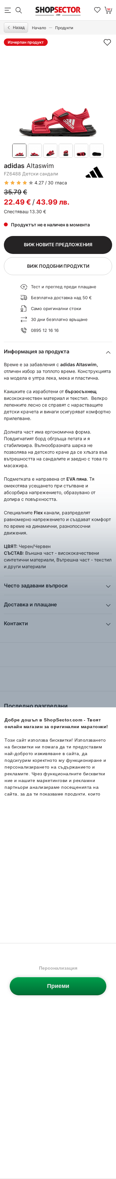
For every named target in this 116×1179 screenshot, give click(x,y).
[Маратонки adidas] (94, 171)
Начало (39, 27)
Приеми (58, 986)
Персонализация (58, 968)
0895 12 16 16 (45, 330)
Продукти (64, 27)
